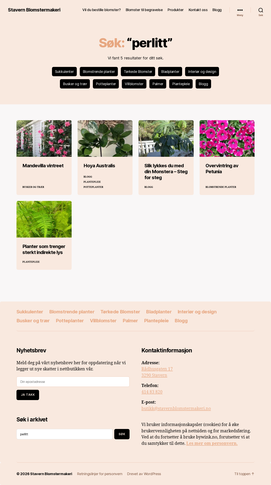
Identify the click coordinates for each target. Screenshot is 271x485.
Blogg (217, 10)
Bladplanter (170, 71)
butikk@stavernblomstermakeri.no (176, 408)
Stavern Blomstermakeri (34, 10)
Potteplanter (106, 84)
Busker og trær (75, 84)
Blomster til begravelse (144, 10)
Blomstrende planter (99, 71)
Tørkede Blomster (138, 71)
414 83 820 (151, 392)
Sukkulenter (64, 71)
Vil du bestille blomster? (101, 10)
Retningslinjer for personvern (99, 474)
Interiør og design (202, 71)
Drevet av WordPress (144, 474)
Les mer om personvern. (212, 443)
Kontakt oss (198, 10)
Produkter (176, 10)
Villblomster (134, 84)
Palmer (157, 84)
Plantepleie (181, 84)
